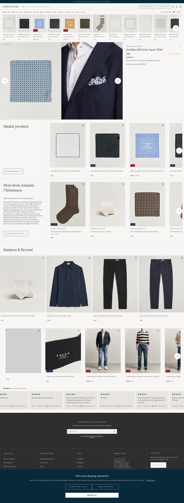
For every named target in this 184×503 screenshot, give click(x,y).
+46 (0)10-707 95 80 (123, 467)
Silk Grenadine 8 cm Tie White (101, 232)
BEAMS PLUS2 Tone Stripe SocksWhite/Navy (99, 37)
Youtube (79, 466)
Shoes (20, 12)
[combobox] (178, 12)
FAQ (41, 466)
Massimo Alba (37, 34)
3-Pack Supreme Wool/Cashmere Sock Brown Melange (66, 232)
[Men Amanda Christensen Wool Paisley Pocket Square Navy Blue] (24, 23)
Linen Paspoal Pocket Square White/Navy (8, 37)
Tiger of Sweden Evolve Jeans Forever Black (107, 316)
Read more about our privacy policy (92, 437)
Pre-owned (75, 12)
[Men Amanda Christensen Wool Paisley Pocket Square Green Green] (85, 23)
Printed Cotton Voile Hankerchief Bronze (68, 37)
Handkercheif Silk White (145, 36)
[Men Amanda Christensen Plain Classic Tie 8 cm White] (22, 284)
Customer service (147, 6)
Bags (42, 12)
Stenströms (112, 34)
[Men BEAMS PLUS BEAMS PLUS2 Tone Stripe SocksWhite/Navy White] (100, 23)
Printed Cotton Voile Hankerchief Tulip (38, 37)
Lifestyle (47, 12)
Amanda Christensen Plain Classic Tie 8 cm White (18, 316)
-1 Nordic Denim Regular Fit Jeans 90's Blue (101, 376)
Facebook (80, 463)
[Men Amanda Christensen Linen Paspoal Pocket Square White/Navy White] (9, 23)
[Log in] (173, 6)
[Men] (23, 351)
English (179, 12)
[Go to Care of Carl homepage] (11, 6)
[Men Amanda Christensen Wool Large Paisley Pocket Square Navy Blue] (175, 23)
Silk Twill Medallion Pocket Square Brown (144, 232)
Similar (16, 126)
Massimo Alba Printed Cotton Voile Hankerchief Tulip (146, 171)
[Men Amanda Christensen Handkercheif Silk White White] (145, 23)
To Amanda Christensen (14, 233)
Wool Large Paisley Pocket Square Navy (174, 37)
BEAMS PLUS (97, 34)
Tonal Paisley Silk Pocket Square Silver (160, 37)
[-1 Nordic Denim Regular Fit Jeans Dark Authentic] (143, 374)
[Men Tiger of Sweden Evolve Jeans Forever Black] (115, 284)
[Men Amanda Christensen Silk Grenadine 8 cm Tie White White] (107, 204)
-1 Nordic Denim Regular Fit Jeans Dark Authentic (142, 376)
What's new (6, 12)
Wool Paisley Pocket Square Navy (23, 37)
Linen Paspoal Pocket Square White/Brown (129, 37)
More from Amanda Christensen (18, 187)
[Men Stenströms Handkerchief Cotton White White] (115, 23)
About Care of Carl (10, 466)
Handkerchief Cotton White (114, 37)
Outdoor (61, 12)
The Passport (8, 463)
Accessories (28, 12)
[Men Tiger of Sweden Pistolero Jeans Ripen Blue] (161, 284)
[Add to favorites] (82, 125)
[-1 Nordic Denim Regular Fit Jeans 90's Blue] (103, 374)
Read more (151, 480)
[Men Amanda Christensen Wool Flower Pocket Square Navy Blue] (54, 23)
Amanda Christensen (9, 35)
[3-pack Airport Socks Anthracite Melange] (63, 374)
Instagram (80, 459)
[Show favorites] (177, 7)
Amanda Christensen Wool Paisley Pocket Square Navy (107, 171)
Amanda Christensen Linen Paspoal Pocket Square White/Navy (65, 171)
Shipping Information (47, 459)
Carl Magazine (166, 12)
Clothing (14, 12)
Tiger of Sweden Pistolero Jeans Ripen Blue (154, 316)
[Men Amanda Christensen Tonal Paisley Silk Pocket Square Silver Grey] (160, 23)
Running (68, 12)
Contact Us (44, 463)
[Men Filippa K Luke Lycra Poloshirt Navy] (69, 284)
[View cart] (180, 6)
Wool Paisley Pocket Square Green (83, 37)
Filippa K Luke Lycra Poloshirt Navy (59, 316)
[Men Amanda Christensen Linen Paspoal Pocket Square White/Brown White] (130, 23)
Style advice (164, 6)
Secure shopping (9, 459)
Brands (54, 12)
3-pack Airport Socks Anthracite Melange (60, 376)
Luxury (82, 12)
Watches (36, 12)
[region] (92, 400)
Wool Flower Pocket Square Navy (53, 37)
